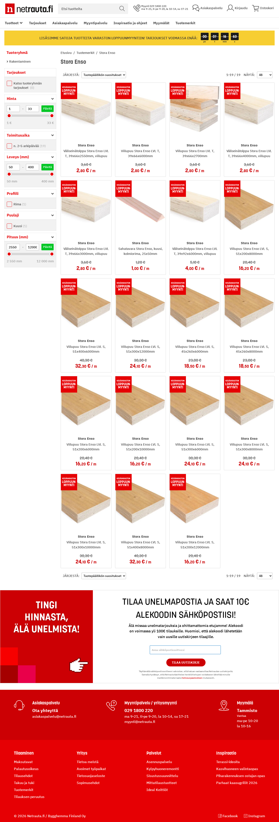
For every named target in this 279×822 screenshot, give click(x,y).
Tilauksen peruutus (29, 797)
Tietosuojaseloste (91, 776)
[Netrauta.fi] (29, 8)
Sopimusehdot (88, 783)
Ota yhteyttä (45, 710)
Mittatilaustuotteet (161, 783)
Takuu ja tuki (24, 783)
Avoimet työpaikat (91, 769)
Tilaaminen (24, 753)
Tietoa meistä (88, 762)
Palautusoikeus (26, 769)
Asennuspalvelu (159, 762)
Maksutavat (23, 762)
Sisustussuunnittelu (162, 776)
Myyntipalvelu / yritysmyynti (150, 703)
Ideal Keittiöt (157, 790)
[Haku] (122, 8)
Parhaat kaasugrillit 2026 (236, 783)
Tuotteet (12, 23)
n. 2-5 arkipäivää (29, 146)
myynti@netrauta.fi (139, 721)
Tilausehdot (23, 776)
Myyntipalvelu (95, 23)
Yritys (82, 753)
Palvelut (153, 753)
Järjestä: (71, 75)
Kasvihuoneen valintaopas (237, 769)
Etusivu (67, 53)
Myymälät (161, 23)
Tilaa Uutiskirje (186, 662)
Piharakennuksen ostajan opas (240, 776)
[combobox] (93, 8)
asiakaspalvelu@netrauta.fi (54, 716)
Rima (19, 204)
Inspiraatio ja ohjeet (130, 23)
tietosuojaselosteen (192, 677)
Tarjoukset (37, 23)
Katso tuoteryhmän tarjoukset (28, 85)
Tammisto (247, 710)
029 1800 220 (138, 710)
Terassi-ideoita (228, 762)
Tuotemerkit (185, 23)
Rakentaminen (19, 61)
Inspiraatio (226, 753)
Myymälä (245, 703)
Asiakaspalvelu (65, 23)
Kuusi (20, 226)
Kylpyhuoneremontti (162, 769)
